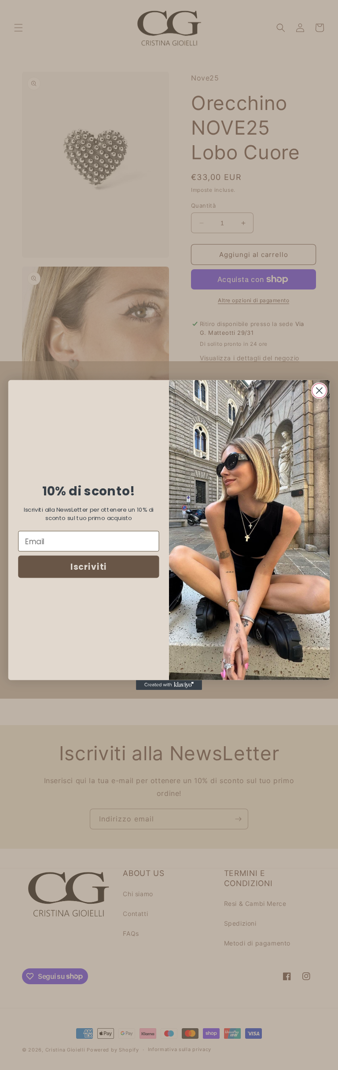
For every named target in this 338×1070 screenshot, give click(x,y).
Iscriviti (88, 567)
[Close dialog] (319, 390)
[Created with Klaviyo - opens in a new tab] (169, 685)
